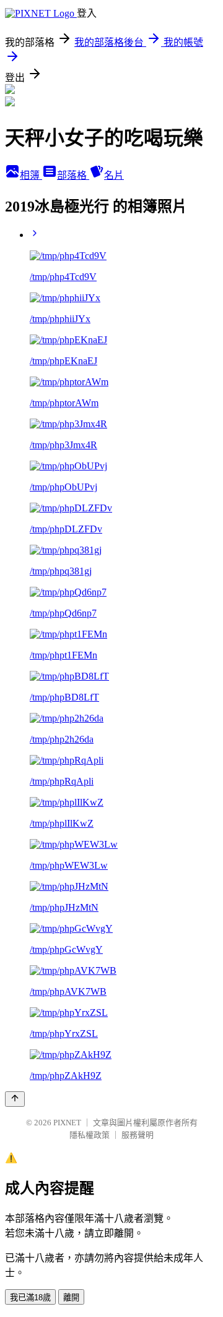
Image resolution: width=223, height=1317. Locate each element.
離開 (71, 1297)
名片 (114, 175)
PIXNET (67, 1122)
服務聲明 (137, 1135)
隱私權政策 (89, 1135)
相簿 (31, 175)
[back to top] (15, 1099)
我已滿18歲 (30, 1297)
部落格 (73, 175)
